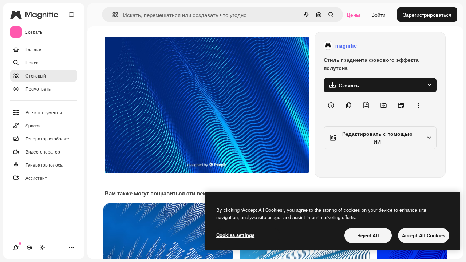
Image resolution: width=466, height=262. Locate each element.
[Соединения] (16, 247)
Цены (353, 14)
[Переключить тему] (42, 247)
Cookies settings (235, 234)
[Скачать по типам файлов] (429, 85)
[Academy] (29, 247)
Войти (378, 14)
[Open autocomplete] (112, 14)
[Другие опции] (418, 105)
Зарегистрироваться (427, 14)
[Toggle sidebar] (71, 14)
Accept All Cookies (423, 235)
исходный (153, 45)
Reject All (368, 235)
